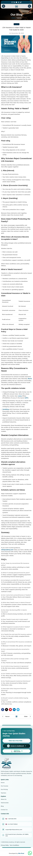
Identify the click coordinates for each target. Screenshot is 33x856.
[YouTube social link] (16, 2)
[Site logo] (16, 6)
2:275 (26, 398)
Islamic (19, 18)
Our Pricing (4, 789)
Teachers (3, 793)
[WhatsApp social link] (19, 2)
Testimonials (5, 802)
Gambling (5, 409)
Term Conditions (14, 845)
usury (20, 396)
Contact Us (4, 809)
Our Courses (4, 786)
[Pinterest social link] (10, 709)
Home (13, 18)
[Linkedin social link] (14, 709)
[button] (30, 853)
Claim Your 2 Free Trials (15, 740)
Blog (2, 806)
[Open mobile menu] (3, 6)
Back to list (16, 716)
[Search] (29, 6)
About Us (3, 799)
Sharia (30, 378)
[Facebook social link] (12, 2)
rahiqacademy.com (7, 549)
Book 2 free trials (16, 854)
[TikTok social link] (21, 2)
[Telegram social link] (18, 709)
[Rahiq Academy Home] (6, 763)
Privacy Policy (5, 845)
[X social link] (14, 2)
